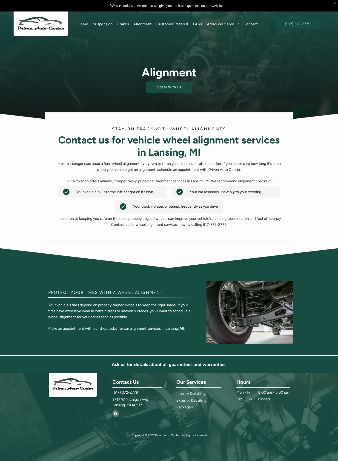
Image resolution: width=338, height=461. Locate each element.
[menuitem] (83, 23)
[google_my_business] (115, 414)
